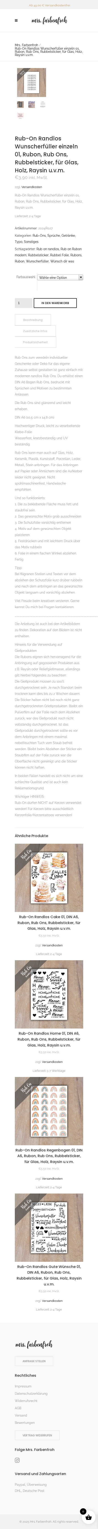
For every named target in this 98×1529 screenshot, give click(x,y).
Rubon (19, 261)
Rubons (76, 255)
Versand (21, 1415)
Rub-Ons (39, 235)
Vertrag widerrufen (37, 1435)
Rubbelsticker (38, 255)
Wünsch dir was (62, 261)
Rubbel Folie (59, 255)
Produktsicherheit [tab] (35, 342)
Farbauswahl (25, 277)
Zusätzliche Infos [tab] (35, 331)
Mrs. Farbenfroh (26, 45)
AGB (18, 1408)
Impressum (23, 1386)
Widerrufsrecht (26, 1401)
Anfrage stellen (34, 1361)
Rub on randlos (47, 249)
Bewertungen (25, 1423)
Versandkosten (31, 187)
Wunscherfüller (37, 261)
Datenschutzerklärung (31, 1393)
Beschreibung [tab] (33, 320)
